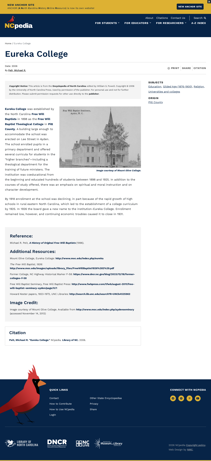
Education (155, 86)
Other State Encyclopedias (106, 398)
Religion (199, 86)
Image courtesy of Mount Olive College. (118, 170)
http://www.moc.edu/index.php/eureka (80, 258)
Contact (54, 398)
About (149, 17)
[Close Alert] (209, 1)
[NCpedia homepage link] (19, 22)
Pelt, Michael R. (17, 70)
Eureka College (15, 109)
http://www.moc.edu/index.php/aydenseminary (105, 309)
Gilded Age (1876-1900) (178, 86)
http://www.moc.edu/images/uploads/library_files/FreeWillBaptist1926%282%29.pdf (62, 268)
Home (8, 43)
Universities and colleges (164, 91)
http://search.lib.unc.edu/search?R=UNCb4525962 (99, 294)
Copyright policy (195, 445)
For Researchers (170, 23)
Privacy (94, 403)
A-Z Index (198, 23)
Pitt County (155, 102)
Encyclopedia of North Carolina (69, 86)
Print (175, 68)
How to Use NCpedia (61, 409)
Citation (200, 68)
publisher (94, 94)
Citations (162, 17)
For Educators (136, 23)
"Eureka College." (39, 340)
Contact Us (178, 17)
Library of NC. (70, 340)
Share (186, 68)
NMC (190, 449)
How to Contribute (60, 403)
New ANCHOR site (190, 6)
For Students (106, 23)
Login (52, 414)
